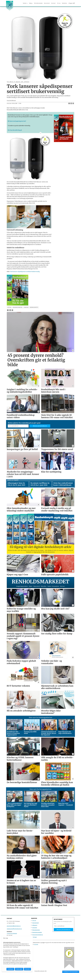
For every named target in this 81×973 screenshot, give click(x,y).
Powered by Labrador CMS (40, 971)
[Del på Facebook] (69, 103)
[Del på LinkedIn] (71, 103)
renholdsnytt (34, 307)
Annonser (53, 3)
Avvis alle (27, 969)
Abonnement (47, 3)
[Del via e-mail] (73, 103)
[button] (9, 726)
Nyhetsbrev (64, 3)
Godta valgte (19, 969)
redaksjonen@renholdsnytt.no (14, 928)
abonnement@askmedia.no (14, 926)
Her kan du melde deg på (15, 130)
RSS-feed (34, 937)
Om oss (58, 3)
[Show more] (40, 133)
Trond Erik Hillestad (12, 933)
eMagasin (70, 3)
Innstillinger (10, 969)
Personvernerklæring (37, 934)
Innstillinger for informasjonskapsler (71, 971)
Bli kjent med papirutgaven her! (17, 121)
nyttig (9, 307)
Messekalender (36, 930)
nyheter (26, 307)
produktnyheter (17, 307)
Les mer (36, 944)
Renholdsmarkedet (38, 3)
